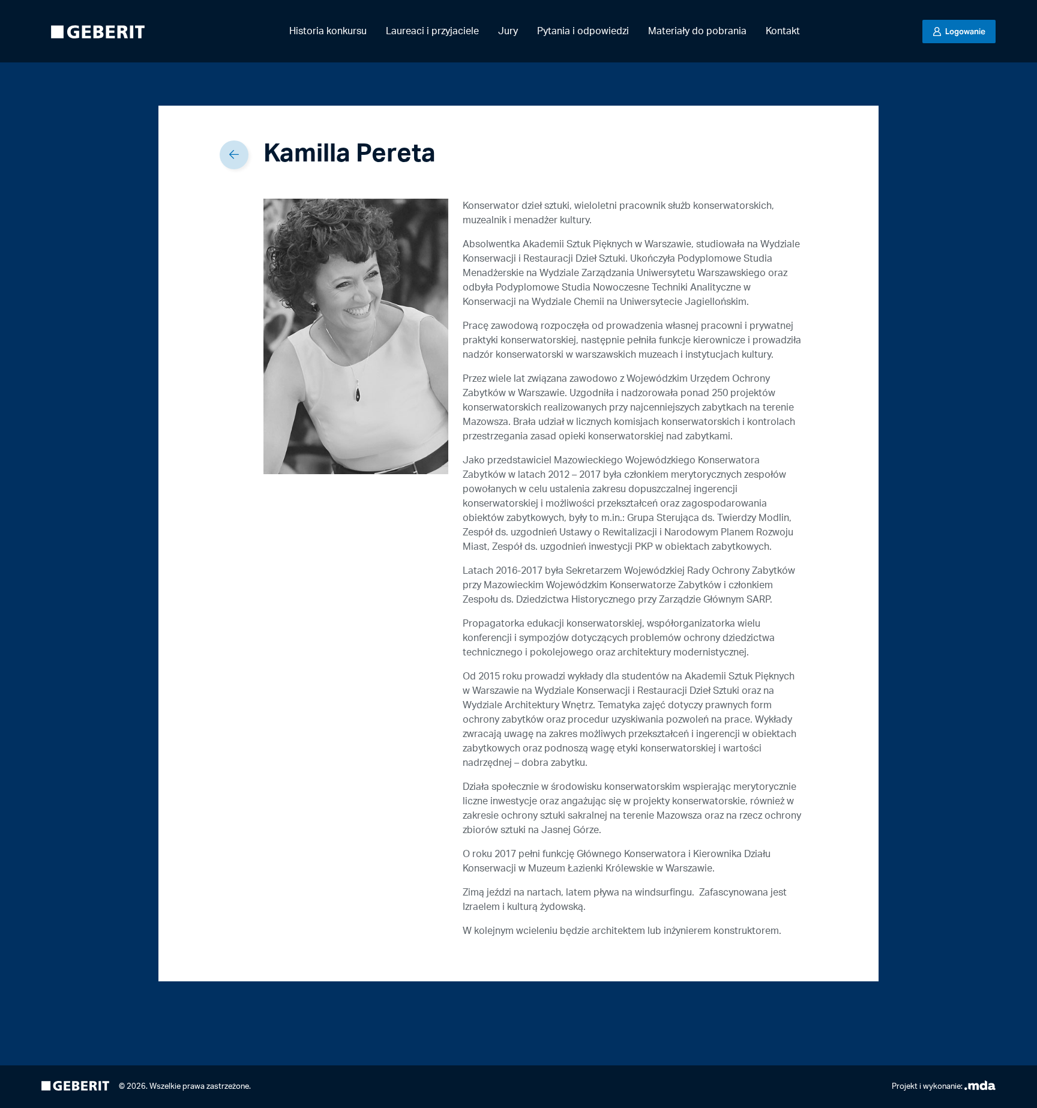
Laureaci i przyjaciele (432, 31)
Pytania (583, 31)
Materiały (697, 31)
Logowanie (964, 31)
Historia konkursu (328, 31)
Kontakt (783, 31)
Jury (508, 31)
